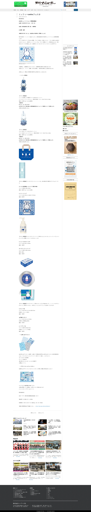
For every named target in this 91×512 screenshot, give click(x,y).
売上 (18, 10)
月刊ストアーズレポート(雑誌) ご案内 (21, 492)
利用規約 (32, 492)
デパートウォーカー (51, 498)
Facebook (66, 130)
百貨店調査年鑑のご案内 (19, 493)
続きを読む (18, 456)
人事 (32, 10)
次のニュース (41, 412)
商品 (25, 10)
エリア (28, 10)
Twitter (65, 128)
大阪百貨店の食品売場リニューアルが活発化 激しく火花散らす (67, 53)
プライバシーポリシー (35, 490)
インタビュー (46, 10)
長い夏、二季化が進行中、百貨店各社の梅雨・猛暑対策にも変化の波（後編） (67, 58)
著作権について (33, 494)
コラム (35, 10)
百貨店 (15, 10)
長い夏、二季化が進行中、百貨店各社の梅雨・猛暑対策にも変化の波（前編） (67, 63)
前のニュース (33, 412)
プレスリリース (40, 10)
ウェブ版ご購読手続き (18, 490)
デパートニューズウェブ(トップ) (20, 489)
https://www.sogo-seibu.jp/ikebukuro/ (43, 406)
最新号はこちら (71, 155)
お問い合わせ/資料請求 (18, 495)
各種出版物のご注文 (18, 494)
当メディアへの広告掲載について (20, 497)
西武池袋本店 (21, 18)
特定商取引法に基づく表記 (35, 493)
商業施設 (21, 10)
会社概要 (32, 489)
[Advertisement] (70, 28)
